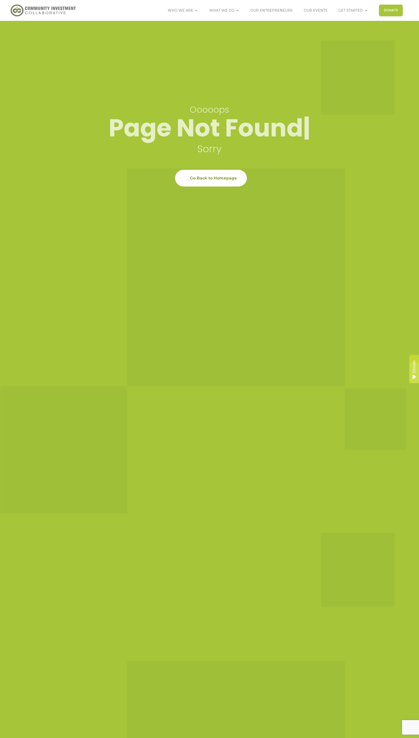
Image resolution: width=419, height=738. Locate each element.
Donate (414, 366)
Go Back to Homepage (213, 178)
